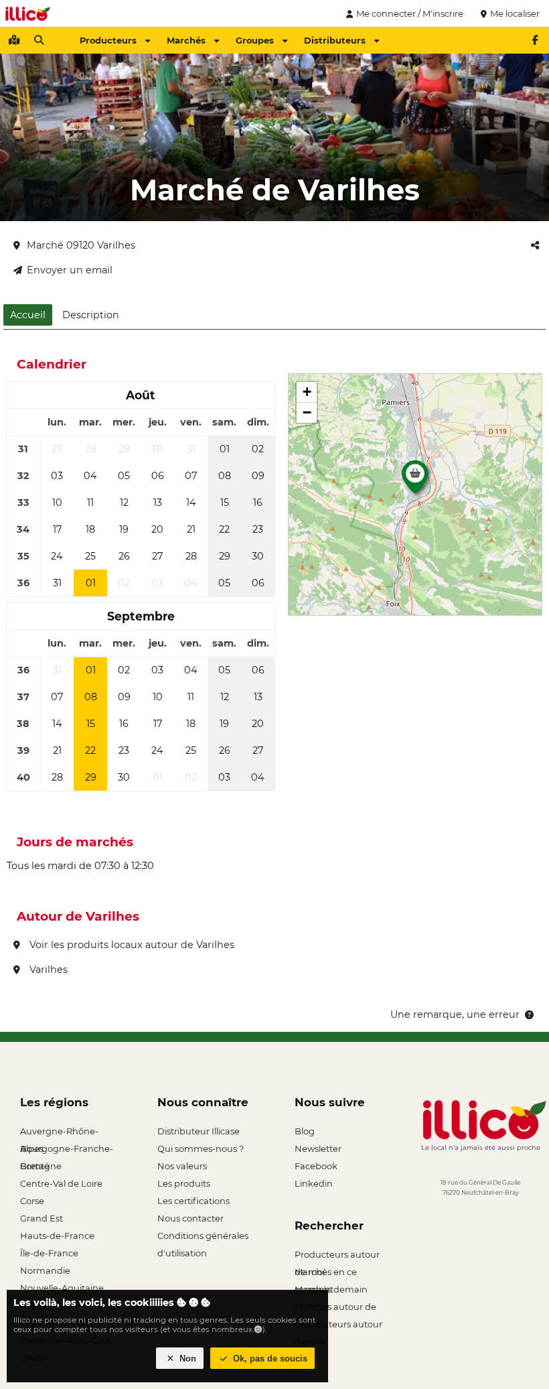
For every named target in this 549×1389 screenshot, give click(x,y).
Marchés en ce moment (326, 1273)
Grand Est (41, 1218)
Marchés (186, 40)
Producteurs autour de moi (337, 1256)
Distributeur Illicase (198, 1131)
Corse (32, 1200)
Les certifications (193, 1200)
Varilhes (47, 970)
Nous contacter (190, 1218)
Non (186, 1358)
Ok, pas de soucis (268, 1358)
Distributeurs (335, 40)
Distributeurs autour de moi (338, 1326)
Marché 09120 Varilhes (81, 245)
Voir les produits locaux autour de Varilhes (130, 945)
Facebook (316, 1166)
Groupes (255, 40)
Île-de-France (49, 1253)
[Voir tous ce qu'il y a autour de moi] (14, 40)
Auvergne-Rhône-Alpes (59, 1133)
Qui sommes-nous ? (200, 1148)
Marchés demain (331, 1289)
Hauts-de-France (57, 1235)
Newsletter (318, 1148)
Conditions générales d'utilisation (202, 1237)
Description (90, 315)
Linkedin (314, 1183)
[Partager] (535, 245)
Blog (305, 1131)
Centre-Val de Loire (61, 1183)
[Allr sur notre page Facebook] (535, 40)
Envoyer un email (69, 270)
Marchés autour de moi (335, 1308)
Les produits (183, 1183)
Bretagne (41, 1166)
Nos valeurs (182, 1166)
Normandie (45, 1270)
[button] (415, 480)
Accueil (28, 315)
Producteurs (108, 40)
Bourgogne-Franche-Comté (66, 1150)
